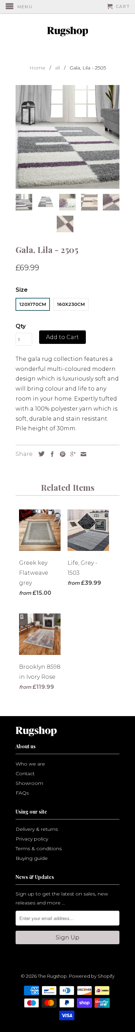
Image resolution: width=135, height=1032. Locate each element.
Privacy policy (32, 839)
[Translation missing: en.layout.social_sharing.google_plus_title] (71, 454)
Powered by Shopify (92, 976)
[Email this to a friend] (81, 454)
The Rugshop (52, 976)
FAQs (22, 793)
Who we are (30, 764)
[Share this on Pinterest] (60, 454)
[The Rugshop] (67, 31)
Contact (25, 773)
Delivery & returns (37, 829)
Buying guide (32, 858)
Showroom (29, 783)
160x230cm (71, 304)
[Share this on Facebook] (50, 454)
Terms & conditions (39, 848)
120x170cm (32, 304)
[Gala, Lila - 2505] (67, 137)
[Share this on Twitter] (40, 454)
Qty (21, 326)
